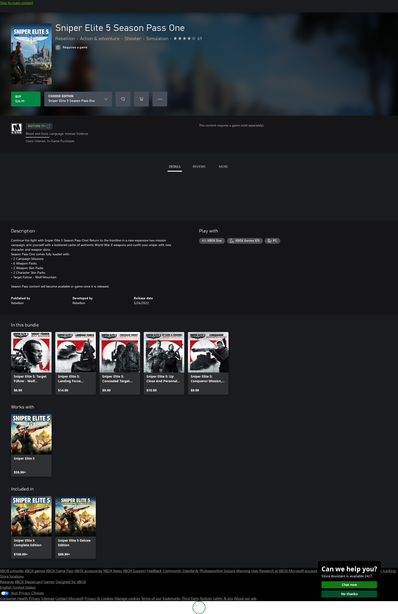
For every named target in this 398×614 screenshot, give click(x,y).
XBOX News (112, 570)
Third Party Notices (196, 598)
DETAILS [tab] (174, 166)
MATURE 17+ (37, 126)
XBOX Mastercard (29, 581)
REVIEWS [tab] (199, 166)
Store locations (12, 576)
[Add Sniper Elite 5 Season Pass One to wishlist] (123, 99)
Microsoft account (303, 570)
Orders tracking (383, 570)
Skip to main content (16, 2)
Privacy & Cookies (99, 598)
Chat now (349, 584)
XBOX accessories (88, 570)
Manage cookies (127, 598)
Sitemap (47, 598)
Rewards (7, 581)
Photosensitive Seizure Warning (224, 570)
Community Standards (181, 570)
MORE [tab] (223, 166)
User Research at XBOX (270, 570)
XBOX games (35, 570)
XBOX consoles (12, 570)
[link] (31, 363)
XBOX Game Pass (59, 570)
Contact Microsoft (69, 598)
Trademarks (171, 598)
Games (49, 581)
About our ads (245, 598)
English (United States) (18, 587)
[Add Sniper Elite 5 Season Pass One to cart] (141, 99)
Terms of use (151, 598)
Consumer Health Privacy (20, 598)
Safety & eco (223, 598)
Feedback (154, 570)
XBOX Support (134, 570)
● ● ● (160, 99)
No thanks (349, 594)
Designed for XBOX (71, 581)
